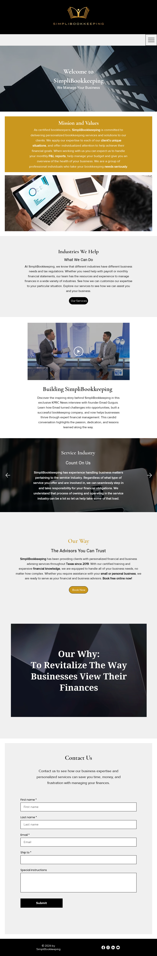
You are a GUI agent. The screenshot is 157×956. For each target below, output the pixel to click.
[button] (140, 712)
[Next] (149, 475)
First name (27, 799)
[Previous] (8, 475)
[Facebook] (103, 947)
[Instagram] (108, 947)
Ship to (24, 852)
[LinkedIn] (113, 947)
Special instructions (33, 870)
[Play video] (78, 351)
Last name (27, 817)
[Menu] (145, 17)
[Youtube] (118, 947)
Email (24, 835)
